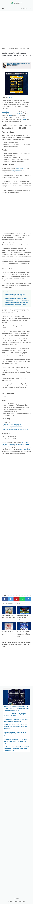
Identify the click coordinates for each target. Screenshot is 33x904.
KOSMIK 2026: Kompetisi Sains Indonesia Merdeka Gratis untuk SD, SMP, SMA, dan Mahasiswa (15, 726)
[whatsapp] (22, 599)
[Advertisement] (16, 29)
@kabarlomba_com (21, 168)
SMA (3, 117)
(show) (10, 97)
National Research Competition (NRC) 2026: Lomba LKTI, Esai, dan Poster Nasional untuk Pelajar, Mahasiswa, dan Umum (16, 708)
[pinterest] (16, 599)
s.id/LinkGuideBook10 (16, 426)
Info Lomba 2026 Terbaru (19, 901)
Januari (24, 119)
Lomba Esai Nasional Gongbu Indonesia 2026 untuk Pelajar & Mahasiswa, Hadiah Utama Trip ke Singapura (16, 748)
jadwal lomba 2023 (24, 449)
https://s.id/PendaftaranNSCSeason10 (13, 424)
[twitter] (11, 599)
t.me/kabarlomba (16, 170)
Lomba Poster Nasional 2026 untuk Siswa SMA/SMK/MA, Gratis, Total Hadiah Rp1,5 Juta (15, 741)
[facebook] (5, 599)
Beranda (17, 898)
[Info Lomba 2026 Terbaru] (16, 3)
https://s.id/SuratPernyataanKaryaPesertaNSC (15, 430)
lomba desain (21, 114)
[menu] (3, 8)
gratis (10, 115)
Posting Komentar (16, 59)
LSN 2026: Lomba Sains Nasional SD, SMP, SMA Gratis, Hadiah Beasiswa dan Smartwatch (15, 734)
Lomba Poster (5, 112)
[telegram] (28, 599)
